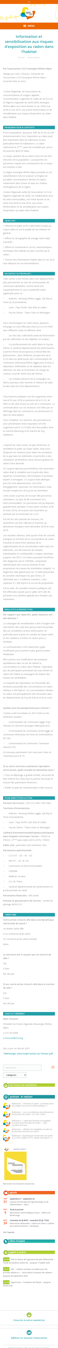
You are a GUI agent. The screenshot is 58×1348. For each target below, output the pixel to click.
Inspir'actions (34, 57)
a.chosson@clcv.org (13, 1038)
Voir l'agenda (8, 1232)
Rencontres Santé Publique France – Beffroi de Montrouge (30, 1214)
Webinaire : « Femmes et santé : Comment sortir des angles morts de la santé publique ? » (33, 1105)
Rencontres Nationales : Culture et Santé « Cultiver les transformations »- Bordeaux (32, 1224)
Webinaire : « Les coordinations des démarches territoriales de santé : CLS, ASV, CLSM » (33, 1113)
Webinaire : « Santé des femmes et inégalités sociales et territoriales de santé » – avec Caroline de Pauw (31, 1123)
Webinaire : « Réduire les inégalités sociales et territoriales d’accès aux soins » (32, 1130)
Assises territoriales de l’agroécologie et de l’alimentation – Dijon (29, 1203)
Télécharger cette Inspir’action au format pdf (28, 1053)
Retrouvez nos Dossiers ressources (18, 1183)
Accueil (21, 57)
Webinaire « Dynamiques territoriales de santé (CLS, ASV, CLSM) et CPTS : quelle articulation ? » (32, 1137)
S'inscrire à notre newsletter (29, 1320)
